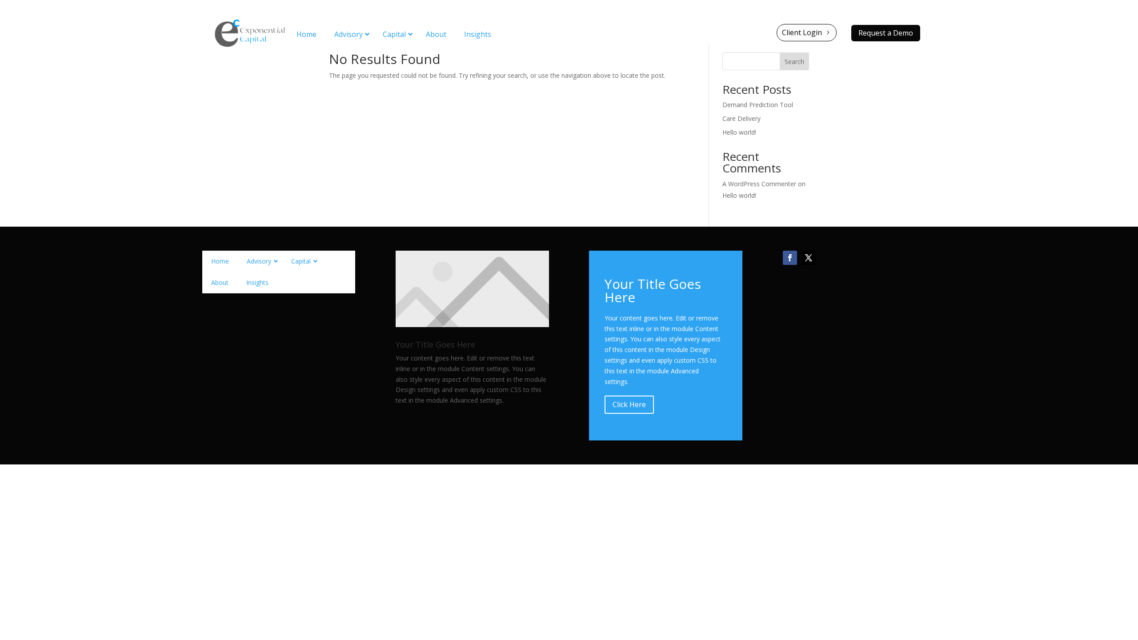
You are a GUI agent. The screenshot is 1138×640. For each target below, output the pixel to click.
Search (794, 61)
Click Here (629, 404)
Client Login (802, 32)
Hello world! (739, 132)
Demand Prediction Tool (757, 104)
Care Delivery (741, 118)
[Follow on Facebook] (790, 258)
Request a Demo (885, 33)
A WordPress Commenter (759, 184)
